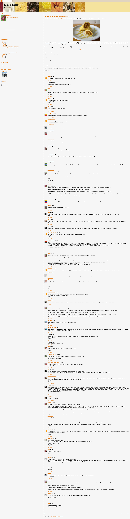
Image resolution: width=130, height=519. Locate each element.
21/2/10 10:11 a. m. (51, 117)
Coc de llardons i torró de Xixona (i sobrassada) (10, 50)
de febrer (4, 45)
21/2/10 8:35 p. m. (50, 272)
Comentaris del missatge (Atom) (57, 516)
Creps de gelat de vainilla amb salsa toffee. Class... (11, 52)
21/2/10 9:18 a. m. (50, 86)
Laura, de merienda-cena (53, 362)
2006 (3, 58)
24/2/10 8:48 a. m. (50, 491)
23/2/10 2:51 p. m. (50, 427)
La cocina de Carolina (61, 42)
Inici (87, 513)
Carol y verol (50, 113)
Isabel (49, 106)
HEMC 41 (60, 18)
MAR (49, 346)
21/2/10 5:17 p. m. (50, 210)
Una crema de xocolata (6, 53)
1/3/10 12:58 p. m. (50, 509)
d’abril (4, 43)
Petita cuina (50, 438)
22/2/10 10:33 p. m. (51, 383)
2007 (3, 57)
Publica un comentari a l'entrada (49, 511)
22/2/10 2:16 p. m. (50, 352)
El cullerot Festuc (52, 376)
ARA (48, 279)
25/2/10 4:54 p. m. (50, 501)
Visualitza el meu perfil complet (12, 17)
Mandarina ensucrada (6, 51)
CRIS (49, 212)
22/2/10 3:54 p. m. (50, 360)
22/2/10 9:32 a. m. (50, 318)
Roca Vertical (4, 71)
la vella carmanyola (52, 354)
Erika (49, 385)
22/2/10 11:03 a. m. (51, 332)
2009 (3, 55)
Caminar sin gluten (52, 171)
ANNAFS (49, 205)
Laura (49, 88)
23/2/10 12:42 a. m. (51, 400)
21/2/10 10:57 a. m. (51, 124)
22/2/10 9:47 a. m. (50, 325)
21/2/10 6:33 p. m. (50, 224)
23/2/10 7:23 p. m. (50, 478)
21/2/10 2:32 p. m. (50, 182)
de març (4, 44)
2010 (3, 42)
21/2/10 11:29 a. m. (51, 139)
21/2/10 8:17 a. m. (50, 80)
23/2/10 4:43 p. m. (50, 447)
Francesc (50, 125)
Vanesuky (50, 457)
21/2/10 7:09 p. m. (50, 238)
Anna (49, 131)
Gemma (49, 184)
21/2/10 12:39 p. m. (51, 170)
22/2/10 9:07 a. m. (50, 304)
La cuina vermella (52, 327)
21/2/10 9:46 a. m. (50, 104)
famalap (49, 429)
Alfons (49, 300)
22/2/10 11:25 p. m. (51, 394)
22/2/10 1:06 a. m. (50, 298)
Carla (49, 503)
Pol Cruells (50, 396)
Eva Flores (50, 320)
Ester (49, 98)
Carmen (49, 76)
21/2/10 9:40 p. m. (50, 290)
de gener (4, 54)
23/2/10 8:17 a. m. (50, 416)
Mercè (49, 219)
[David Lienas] (4, 81)
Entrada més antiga (125, 513)
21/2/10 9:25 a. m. (50, 96)
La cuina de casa (11, 5)
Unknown (50, 268)
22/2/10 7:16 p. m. (50, 367)
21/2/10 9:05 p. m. (50, 278)
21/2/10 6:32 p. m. (50, 217)
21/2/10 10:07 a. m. (51, 111)
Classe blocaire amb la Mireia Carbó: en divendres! (11, 46)
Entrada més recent (48, 513)
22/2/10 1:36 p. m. (50, 340)
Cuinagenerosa (51, 119)
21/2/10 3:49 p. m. (50, 203)
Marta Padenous (51, 292)
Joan (49, 369)
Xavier (49, 146)
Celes (49, 449)
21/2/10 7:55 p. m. (50, 266)
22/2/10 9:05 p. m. (50, 374)
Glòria (49, 226)
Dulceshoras (50, 154)
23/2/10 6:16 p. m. (50, 455)
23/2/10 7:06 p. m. (50, 471)
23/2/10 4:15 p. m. (50, 436)
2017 (3, 41)
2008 (3, 56)
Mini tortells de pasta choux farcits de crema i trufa (10, 47)
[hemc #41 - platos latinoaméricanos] (86, 49)
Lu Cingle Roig (51, 240)
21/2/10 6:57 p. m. (50, 230)
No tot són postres (52, 232)
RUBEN (49, 473)
